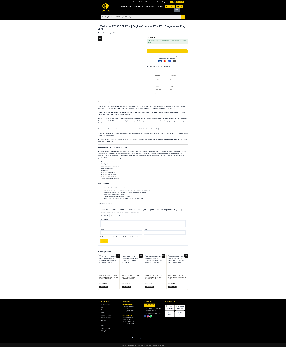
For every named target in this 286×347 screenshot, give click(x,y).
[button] (139, 6)
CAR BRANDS (139, 6)
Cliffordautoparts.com (131, 345)
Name (102, 229)
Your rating (104, 215)
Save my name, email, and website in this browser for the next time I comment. (124, 237)
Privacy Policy (161, 345)
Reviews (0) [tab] (107, 101)
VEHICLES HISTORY (126, 6)
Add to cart (167, 51)
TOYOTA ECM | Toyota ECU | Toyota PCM (158, 66)
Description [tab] (101, 101)
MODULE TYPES (150, 6)
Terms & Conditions (153, 345)
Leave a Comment (103, 33)
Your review (104, 219)
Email (146, 229)
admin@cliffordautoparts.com (171, 139)
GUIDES (160, 6)
